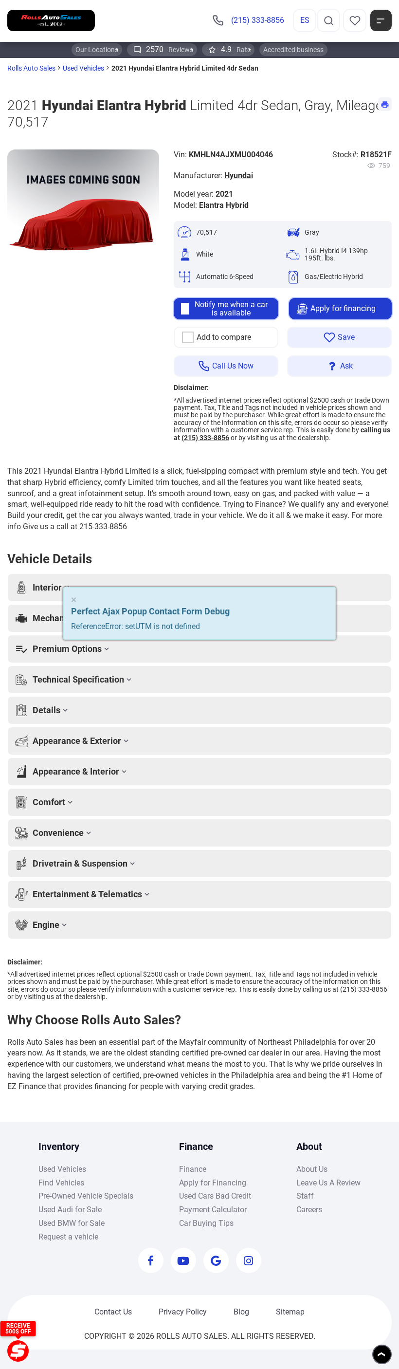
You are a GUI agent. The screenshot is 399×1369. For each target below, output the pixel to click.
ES (304, 20)
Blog (241, 1311)
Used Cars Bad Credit (215, 1196)
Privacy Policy (183, 1311)
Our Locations (96, 50)
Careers (309, 1209)
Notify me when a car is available (231, 309)
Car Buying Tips (206, 1223)
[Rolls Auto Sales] (51, 20)
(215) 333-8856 (205, 438)
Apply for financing (343, 308)
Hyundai (238, 175)
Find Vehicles (61, 1182)
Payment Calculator (213, 1209)
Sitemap (290, 1311)
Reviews (169, 49)
